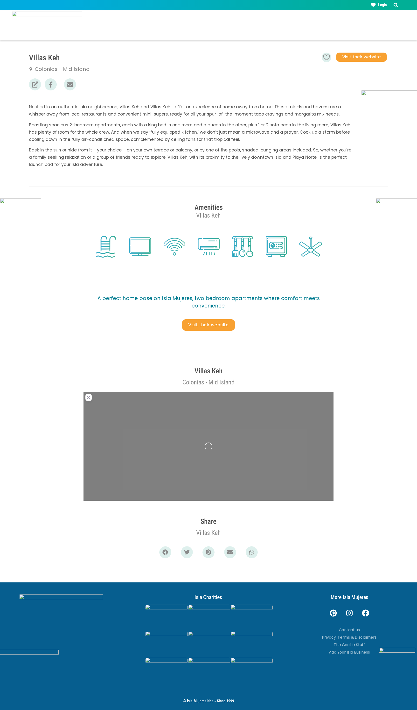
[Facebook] (365, 613)
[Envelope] (70, 84)
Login (382, 5)
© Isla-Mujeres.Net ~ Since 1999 (208, 701)
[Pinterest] (333, 613)
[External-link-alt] (35, 84)
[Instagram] (349, 613)
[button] (395, 4)
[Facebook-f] (51, 84)
